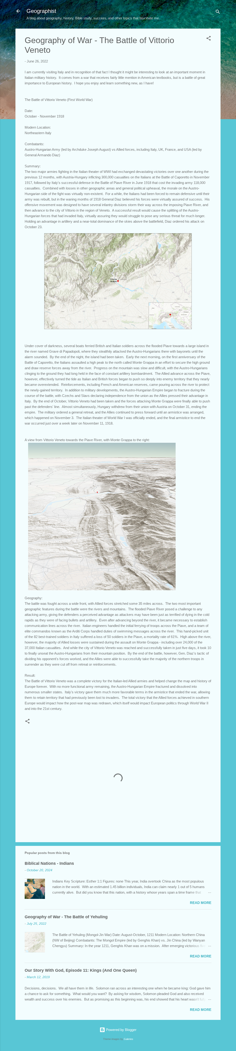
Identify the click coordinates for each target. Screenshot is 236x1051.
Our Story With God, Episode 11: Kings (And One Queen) (81, 970)
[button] (208, 39)
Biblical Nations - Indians (49, 863)
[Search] (218, 13)
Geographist (41, 11)
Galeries (128, 1039)
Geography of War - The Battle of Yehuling (66, 917)
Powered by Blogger (120, 1030)
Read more (200, 903)
